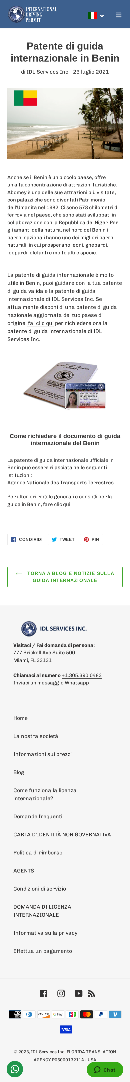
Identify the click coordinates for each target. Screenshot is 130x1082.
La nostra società (35, 736)
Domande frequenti (37, 816)
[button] (96, 15)
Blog (18, 772)
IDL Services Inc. (48, 1051)
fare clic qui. (57, 504)
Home (20, 718)
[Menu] (119, 14)
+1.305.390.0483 (82, 675)
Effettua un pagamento (42, 951)
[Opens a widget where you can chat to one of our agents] (104, 1070)
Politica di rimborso (37, 852)
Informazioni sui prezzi (42, 754)
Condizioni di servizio (39, 889)
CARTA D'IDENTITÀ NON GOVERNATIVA (62, 834)
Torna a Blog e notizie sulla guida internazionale (70, 577)
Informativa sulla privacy (45, 933)
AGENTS (23, 870)
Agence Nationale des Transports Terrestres (60, 483)
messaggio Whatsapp (63, 683)
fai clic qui (40, 323)
